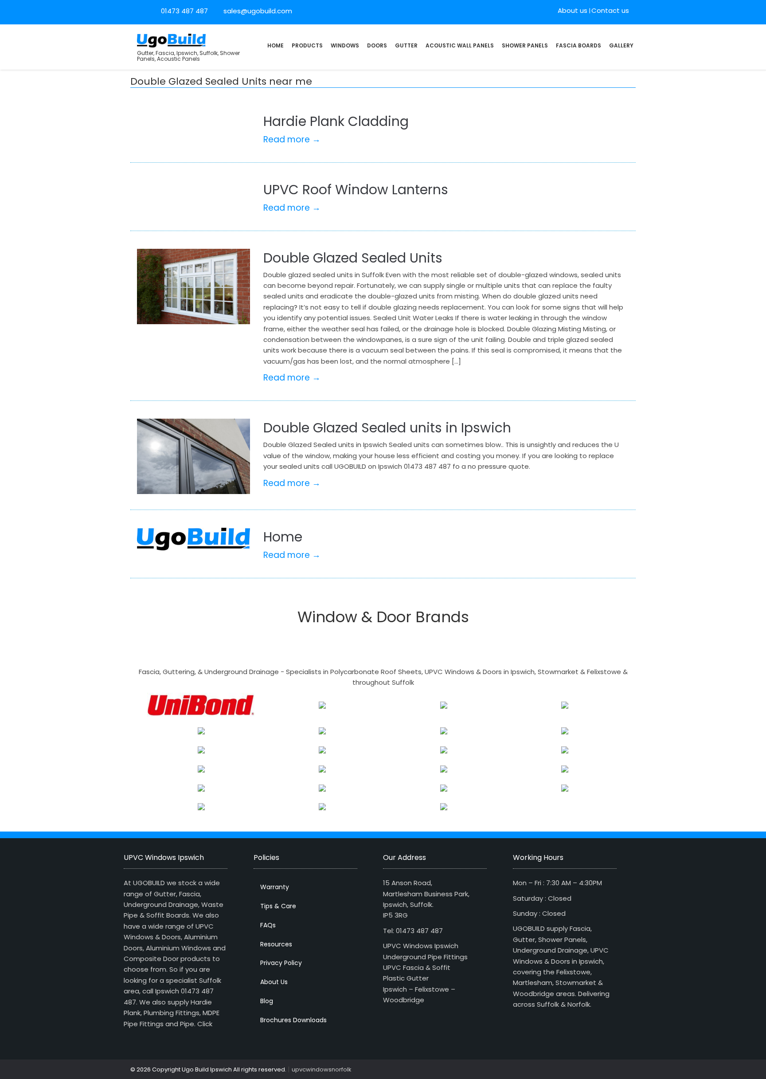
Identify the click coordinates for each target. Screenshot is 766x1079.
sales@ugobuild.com (257, 11)
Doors (377, 45)
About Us (274, 981)
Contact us (610, 10)
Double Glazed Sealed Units (352, 257)
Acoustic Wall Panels (460, 45)
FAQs (268, 925)
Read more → (291, 139)
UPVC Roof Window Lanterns (355, 189)
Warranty (274, 887)
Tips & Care (278, 906)
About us (572, 10)
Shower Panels (525, 45)
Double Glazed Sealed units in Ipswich (387, 427)
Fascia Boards (578, 45)
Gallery (621, 45)
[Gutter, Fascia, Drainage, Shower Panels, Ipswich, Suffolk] (171, 39)
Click (204, 1023)
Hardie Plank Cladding (336, 121)
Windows (345, 45)
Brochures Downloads (293, 1020)
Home (275, 45)
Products (307, 45)
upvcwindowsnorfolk (322, 1069)
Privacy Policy (281, 962)
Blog (266, 1001)
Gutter (406, 45)
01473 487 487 (184, 11)
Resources (276, 944)
